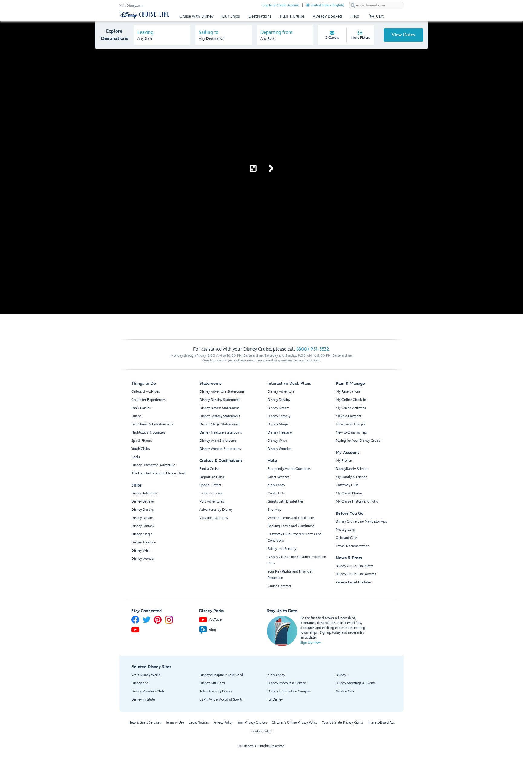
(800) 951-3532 (312, 349)
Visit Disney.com (131, 6)
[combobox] (376, 5)
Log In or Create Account (281, 5)
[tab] (162, 35)
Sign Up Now (310, 642)
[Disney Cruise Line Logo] (144, 15)
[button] (376, 16)
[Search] (353, 5)
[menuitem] (308, 5)
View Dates (403, 35)
